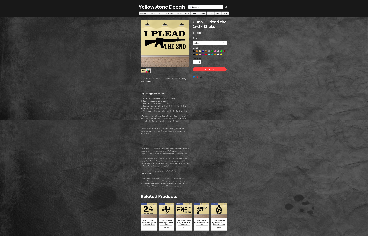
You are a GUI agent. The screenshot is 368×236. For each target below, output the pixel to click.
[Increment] (199, 62)
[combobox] (210, 43)
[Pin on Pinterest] (197, 77)
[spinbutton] (197, 62)
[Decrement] (194, 62)
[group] (184, 216)
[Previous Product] (138, 216)
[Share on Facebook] (194, 77)
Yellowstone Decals (162, 7)
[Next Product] (230, 216)
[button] (226, 7)
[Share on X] (201, 77)
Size (196, 38)
